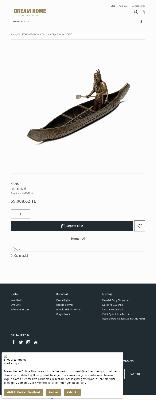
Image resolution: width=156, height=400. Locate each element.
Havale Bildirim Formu (68, 309)
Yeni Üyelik (17, 300)
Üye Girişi (16, 304)
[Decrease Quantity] (14, 214)
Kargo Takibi (63, 314)
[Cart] (142, 12)
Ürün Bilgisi (19, 256)
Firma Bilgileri (63, 300)
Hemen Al (78, 239)
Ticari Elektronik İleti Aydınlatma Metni (123, 318)
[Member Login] (135, 12)
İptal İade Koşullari (112, 309)
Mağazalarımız (138, 5)
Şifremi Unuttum (20, 309)
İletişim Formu (64, 304)
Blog (113, 5)
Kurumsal (123, 5)
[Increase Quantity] (27, 214)
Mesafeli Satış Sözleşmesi (116, 300)
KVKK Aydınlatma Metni (115, 314)
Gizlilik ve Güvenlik (112, 304)
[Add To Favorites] (139, 225)
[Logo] (71, 12)
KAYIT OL (135, 374)
